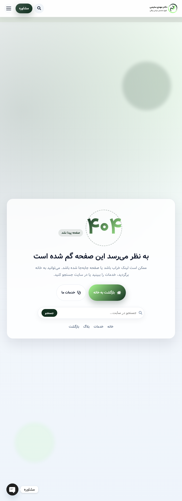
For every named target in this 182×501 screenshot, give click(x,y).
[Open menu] (8, 8)
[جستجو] (39, 8)
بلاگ (86, 326)
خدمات (98, 326)
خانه (110, 326)
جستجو (49, 313)
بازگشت (74, 326)
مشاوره (24, 8)
